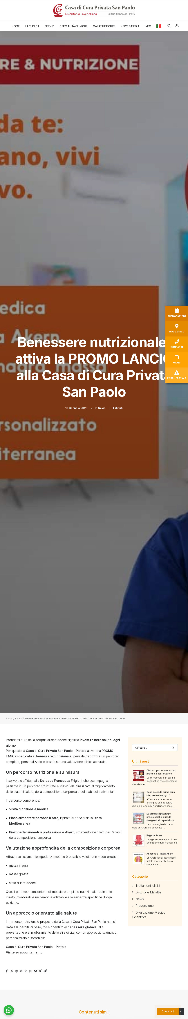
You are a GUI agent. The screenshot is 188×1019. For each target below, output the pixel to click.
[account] (176, 25)
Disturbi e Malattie (148, 892)
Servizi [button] (50, 26)
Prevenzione (144, 906)
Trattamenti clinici (147, 886)
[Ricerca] (155, 747)
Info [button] (148, 26)
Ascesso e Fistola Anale (160, 853)
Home (16, 26)
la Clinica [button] (32, 26)
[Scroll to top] (180, 1011)
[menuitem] (15, 26)
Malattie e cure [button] (104, 26)
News (101, 408)
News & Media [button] (130, 26)
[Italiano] (157, 25)
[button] (170, 25)
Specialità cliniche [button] (74, 26)
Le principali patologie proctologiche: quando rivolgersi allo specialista (160, 817)
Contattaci (168, 1011)
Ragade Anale (154, 835)
